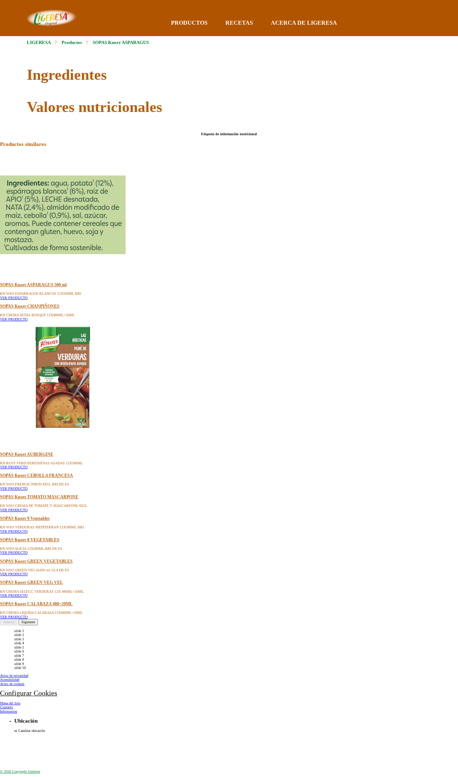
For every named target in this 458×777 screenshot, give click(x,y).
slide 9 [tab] (19, 664)
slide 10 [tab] (20, 668)
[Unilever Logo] (12, 764)
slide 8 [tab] (19, 659)
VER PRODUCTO (14, 298)
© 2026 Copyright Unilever (20, 771)
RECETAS (239, 23)
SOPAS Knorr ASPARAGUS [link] (121, 42)
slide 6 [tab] (19, 651)
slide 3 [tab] (19, 639)
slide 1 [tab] (19, 631)
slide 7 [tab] (19, 656)
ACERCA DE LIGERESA (304, 23)
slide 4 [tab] (19, 643)
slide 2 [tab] (19, 635)
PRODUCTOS (189, 23)
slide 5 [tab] (19, 647)
